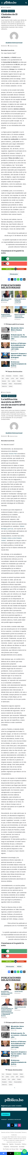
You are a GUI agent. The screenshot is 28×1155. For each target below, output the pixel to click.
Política (24, 1144)
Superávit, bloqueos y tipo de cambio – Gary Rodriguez (19, 355)
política (13, 381)
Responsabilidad (17, 383)
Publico (10, 383)
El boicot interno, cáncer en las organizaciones (20, 316)
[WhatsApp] (18, 279)
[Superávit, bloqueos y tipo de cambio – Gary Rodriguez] (5, 355)
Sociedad (21, 1146)
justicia (7, 378)
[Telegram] (21, 279)
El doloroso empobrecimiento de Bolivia (18, 364)
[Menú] (2, 3)
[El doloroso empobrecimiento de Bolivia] (5, 364)
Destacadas (14, 274)
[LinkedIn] (15, 279)
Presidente (4, 383)
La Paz (12, 378)
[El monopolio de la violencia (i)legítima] (21, 294)
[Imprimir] (24, 279)
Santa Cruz (4, 386)
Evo (3, 378)
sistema (10, 386)
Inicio (4, 7)
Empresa (6, 1146)
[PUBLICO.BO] (10, 2)
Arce (3, 375)
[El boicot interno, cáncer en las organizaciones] (21, 309)
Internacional (14, 1146)
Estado (21, 375)
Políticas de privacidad (15, 1132)
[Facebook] (9, 279)
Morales (22, 378)
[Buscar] (26, 3)
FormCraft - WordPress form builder (11, 1119)
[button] (24, 1151)
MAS (17, 378)
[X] (12, 279)
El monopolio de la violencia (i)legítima (20, 300)
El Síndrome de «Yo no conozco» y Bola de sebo (19, 336)
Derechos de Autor (5, 1132)
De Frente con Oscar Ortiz (11, 1149)
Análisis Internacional (14, 42)
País (9, 381)
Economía (11, 11)
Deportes (22, 1149)
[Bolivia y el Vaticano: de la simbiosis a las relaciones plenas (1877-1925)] (5, 345)
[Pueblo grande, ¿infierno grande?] (7, 309)
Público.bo (5, 1144)
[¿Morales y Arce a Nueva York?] (7, 294)
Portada (19, 381)
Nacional (4, 381)
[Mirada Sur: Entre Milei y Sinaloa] (5, 330)
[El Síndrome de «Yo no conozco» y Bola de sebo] (5, 337)
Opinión (8, 7)
